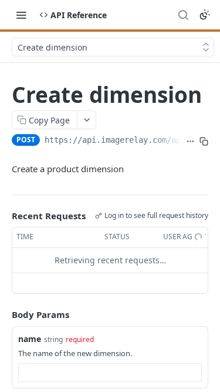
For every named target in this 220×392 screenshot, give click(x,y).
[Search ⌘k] (183, 14)
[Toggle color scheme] (204, 14)
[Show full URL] (190, 141)
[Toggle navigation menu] (21, 14)
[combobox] (110, 372)
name (29, 338)
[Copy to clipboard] (203, 141)
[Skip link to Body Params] (3, 314)
